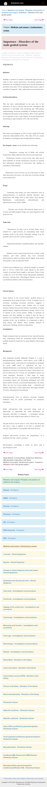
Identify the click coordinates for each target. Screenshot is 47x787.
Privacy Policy (8, 778)
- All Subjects (10, 490)
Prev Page (8, 20)
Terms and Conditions (19, 778)
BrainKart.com (17, 3)
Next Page (38, 20)
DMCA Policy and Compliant (34, 778)
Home (4, 10)
